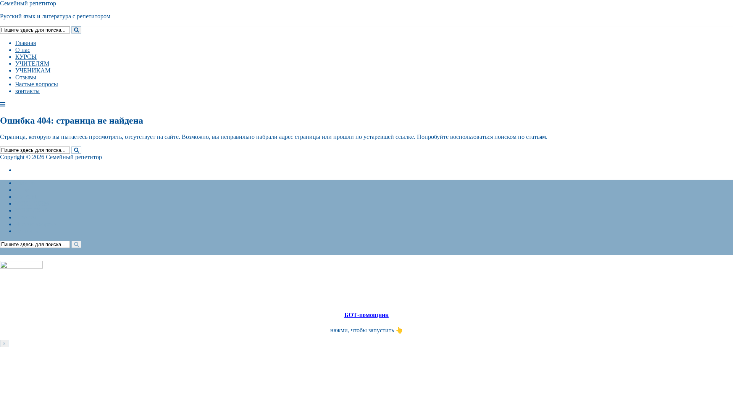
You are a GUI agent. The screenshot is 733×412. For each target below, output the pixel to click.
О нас (22, 50)
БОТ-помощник (366, 315)
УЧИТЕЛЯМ (32, 63)
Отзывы (25, 77)
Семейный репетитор (28, 3)
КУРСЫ (26, 56)
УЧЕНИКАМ (32, 70)
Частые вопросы (36, 84)
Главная (25, 43)
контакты (27, 91)
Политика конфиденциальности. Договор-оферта (79, 170)
